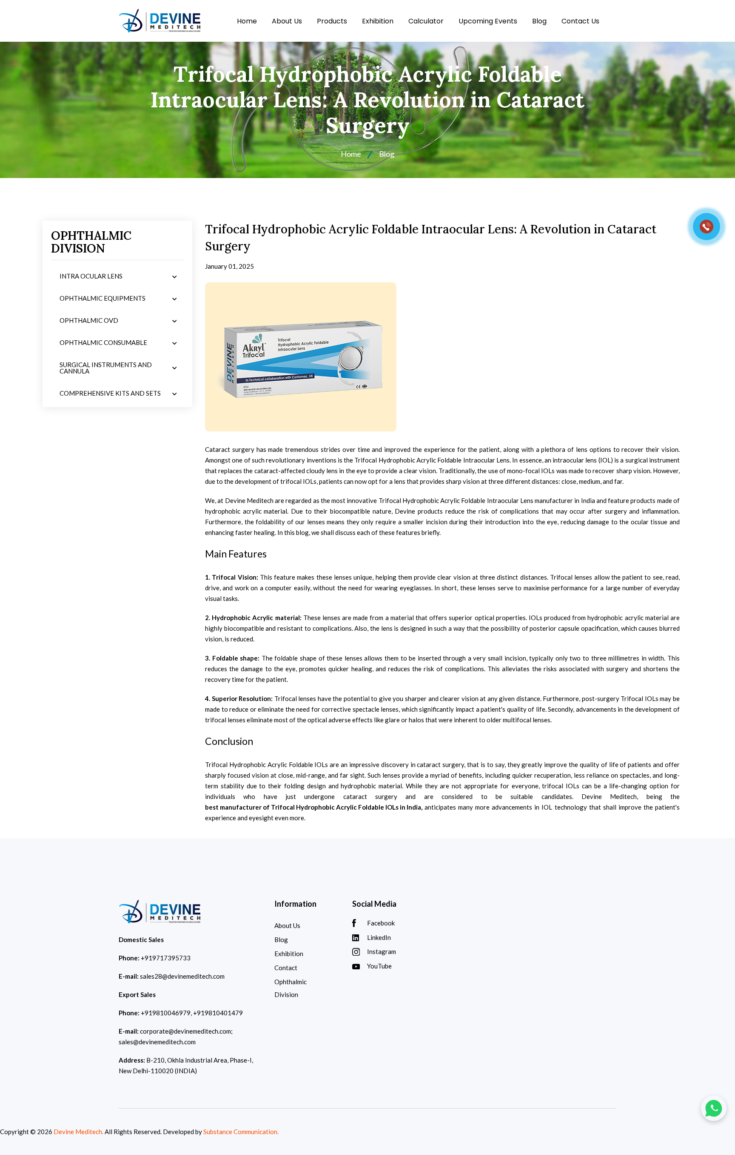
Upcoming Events (488, 21)
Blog (539, 21)
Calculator (426, 21)
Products (332, 21)
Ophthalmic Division (290, 988)
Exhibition (377, 21)
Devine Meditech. (78, 1131)
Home (247, 21)
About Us (287, 21)
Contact (285, 967)
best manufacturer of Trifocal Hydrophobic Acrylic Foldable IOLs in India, (313, 807)
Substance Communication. (241, 1131)
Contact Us (580, 21)
